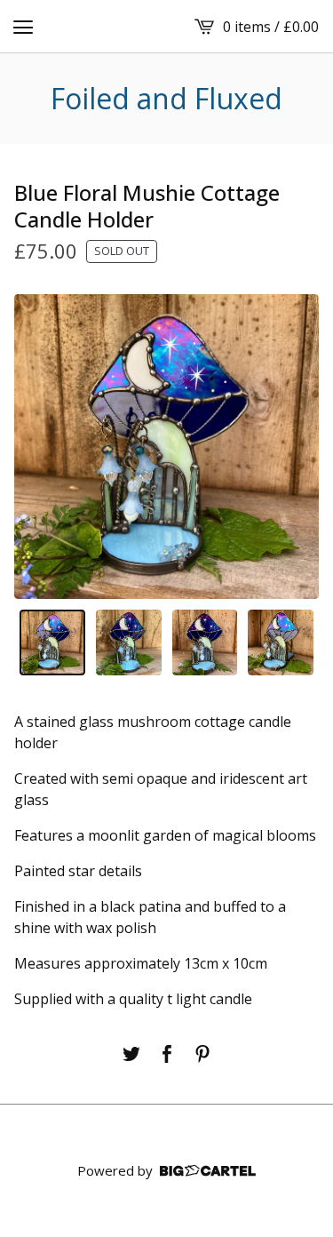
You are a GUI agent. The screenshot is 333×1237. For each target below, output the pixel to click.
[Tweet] (131, 1054)
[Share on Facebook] (167, 1054)
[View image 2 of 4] (129, 642)
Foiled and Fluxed (166, 99)
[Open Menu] (23, 26)
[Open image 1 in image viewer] (166, 446)
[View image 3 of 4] (205, 642)
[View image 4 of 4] (280, 642)
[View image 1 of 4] (52, 642)
